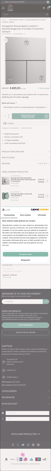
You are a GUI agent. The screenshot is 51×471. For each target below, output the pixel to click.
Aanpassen (25, 260)
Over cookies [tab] (25, 215)
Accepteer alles (25, 254)
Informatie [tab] (42, 215)
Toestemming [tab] (9, 215)
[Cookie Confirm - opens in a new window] (40, 209)
